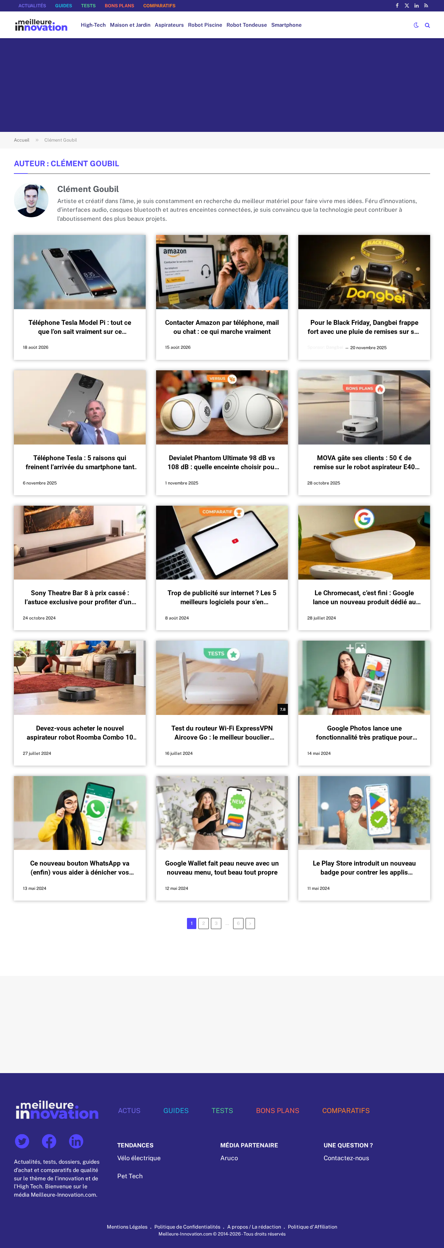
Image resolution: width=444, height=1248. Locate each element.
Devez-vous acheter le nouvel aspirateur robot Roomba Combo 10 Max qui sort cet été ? (80, 733)
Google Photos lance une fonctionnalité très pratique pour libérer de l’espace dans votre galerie (364, 733)
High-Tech (93, 25)
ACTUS (129, 1110)
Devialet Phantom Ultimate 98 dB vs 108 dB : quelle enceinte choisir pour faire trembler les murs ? (222, 463)
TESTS (88, 5)
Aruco (229, 1158)
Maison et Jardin (130, 25)
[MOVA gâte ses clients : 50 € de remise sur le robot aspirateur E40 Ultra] (364, 407)
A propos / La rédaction (254, 1227)
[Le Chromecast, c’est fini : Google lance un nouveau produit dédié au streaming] (364, 543)
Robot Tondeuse (247, 25)
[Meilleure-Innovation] (41, 24)
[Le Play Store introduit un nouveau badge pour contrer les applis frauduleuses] (364, 813)
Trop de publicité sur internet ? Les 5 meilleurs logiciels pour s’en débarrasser (222, 598)
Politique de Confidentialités (187, 1227)
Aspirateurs (169, 25)
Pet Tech (130, 1176)
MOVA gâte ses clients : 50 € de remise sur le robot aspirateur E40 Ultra (364, 463)
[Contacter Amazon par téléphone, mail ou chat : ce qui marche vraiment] (222, 272)
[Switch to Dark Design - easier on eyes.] (416, 25)
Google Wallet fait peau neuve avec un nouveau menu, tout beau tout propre (222, 867)
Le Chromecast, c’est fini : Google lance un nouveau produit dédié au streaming (364, 598)
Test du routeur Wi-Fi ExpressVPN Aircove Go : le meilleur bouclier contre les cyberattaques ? (222, 733)
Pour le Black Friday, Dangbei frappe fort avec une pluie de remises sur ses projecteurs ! (364, 327)
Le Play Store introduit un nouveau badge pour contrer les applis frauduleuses (364, 868)
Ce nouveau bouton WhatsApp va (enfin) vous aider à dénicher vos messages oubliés (79, 868)
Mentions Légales (127, 1227)
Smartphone (286, 25)
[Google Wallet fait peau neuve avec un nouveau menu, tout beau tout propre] (222, 813)
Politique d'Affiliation (312, 1227)
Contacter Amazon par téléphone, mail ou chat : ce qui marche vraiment (222, 327)
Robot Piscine (205, 25)
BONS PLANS (119, 5)
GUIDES (63, 5)
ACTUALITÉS (32, 5)
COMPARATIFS (159, 5)
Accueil (21, 140)
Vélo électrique (139, 1158)
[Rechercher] (427, 25)
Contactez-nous (346, 1158)
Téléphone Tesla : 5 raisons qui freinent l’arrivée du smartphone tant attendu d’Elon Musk (80, 463)
